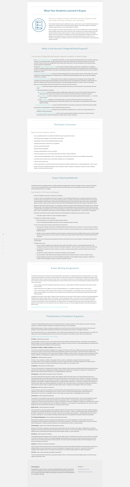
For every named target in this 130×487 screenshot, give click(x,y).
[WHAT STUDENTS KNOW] (3, 234)
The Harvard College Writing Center (42, 73)
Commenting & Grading (64, 4)
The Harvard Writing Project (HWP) (42, 79)
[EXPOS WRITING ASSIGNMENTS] (3, 249)
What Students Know (37, 4)
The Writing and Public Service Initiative (46, 113)
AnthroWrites (44, 99)
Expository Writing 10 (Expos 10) (48, 66)
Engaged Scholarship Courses (44, 109)
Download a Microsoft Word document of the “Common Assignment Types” (49, 307)
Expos (91, 95)
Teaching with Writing (50, 4)
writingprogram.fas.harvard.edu (85, 471)
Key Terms (39, 86)
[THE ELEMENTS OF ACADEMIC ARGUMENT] (3, 253)
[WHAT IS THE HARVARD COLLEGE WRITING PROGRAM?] (3, 238)
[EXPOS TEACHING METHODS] (3, 245)
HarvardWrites (42, 92)
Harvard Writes (94, 3)
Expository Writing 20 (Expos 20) (44, 59)
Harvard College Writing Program (47, 56)
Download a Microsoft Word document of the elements (44, 336)
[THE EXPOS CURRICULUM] (3, 242)
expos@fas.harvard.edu (83, 469)
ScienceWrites (43, 95)
